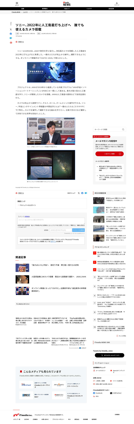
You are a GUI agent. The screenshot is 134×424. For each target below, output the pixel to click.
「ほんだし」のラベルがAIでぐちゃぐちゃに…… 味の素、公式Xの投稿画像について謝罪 (110, 177)
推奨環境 (94, 419)
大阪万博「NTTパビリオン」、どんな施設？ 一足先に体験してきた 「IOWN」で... (60, 320)
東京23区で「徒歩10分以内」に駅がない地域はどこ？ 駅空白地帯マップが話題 (110, 168)
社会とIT (67, 9)
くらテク (89, 9)
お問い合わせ (45, 419)
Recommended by (74, 348)
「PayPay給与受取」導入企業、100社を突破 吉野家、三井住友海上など (78, 320)
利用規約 (117, 414)
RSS (69, 419)
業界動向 (44, 9)
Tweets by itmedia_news (103, 351)
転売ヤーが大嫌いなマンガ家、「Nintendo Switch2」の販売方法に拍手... (42, 340)
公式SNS (26, 419)
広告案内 (35, 419)
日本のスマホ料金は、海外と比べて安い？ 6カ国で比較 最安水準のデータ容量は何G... (42, 320)
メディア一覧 (16, 419)
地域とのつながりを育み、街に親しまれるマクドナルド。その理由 (24, 320)
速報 (22, 9)
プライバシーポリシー (58, 419)
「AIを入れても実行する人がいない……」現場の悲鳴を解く (60, 340)
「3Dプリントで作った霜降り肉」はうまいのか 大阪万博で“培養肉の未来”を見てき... (24, 340)
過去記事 (111, 9)
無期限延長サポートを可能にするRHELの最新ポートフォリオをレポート (78, 340)
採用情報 (85, 419)
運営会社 (76, 419)
